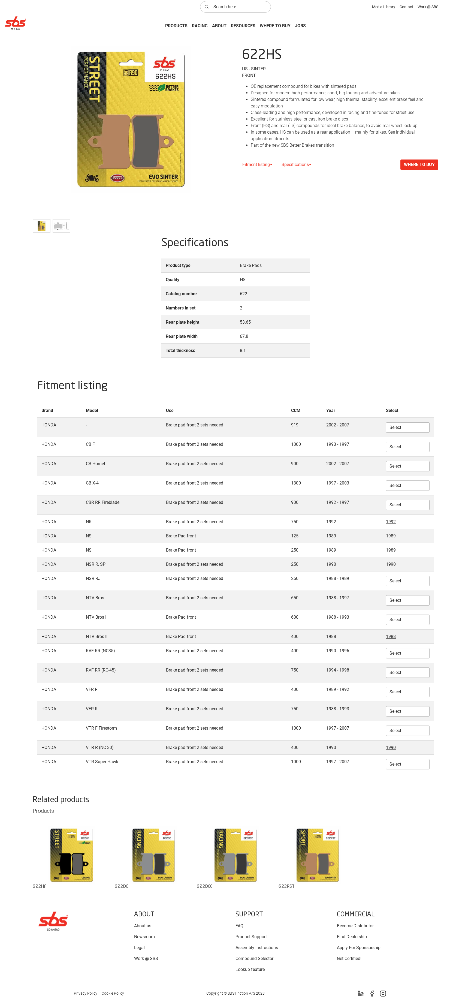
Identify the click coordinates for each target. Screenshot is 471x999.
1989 (391, 535)
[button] (176, 25)
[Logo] (53, 921)
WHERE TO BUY (419, 164)
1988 (391, 636)
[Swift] (15, 23)
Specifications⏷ (296, 164)
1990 (391, 564)
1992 (391, 521)
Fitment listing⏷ (257, 164)
